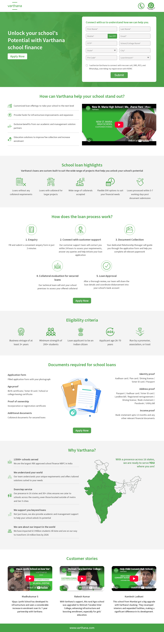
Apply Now (17, 56)
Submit (119, 75)
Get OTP (112, 36)
